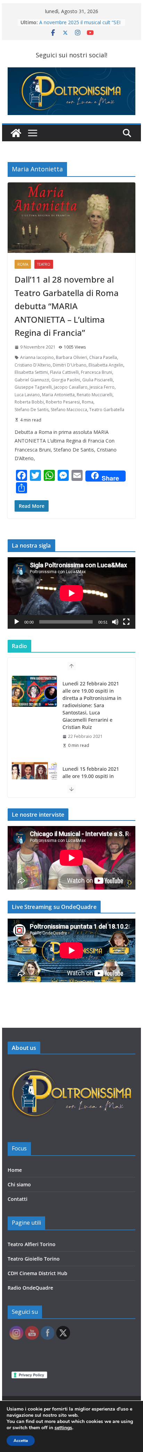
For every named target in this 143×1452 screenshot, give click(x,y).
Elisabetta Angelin (106, 365)
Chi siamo (19, 1184)
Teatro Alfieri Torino (32, 1244)
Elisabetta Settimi (31, 372)
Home (15, 1170)
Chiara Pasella (103, 357)
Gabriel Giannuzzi (32, 380)
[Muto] (115, 621)
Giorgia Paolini (65, 380)
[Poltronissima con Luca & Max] (16, 133)
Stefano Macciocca (69, 409)
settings (63, 1428)
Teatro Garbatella (106, 409)
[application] (71, 593)
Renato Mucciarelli (94, 395)
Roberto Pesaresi (63, 402)
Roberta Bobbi (29, 402)
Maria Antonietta (58, 395)
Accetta (21, 1440)
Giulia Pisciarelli (97, 380)
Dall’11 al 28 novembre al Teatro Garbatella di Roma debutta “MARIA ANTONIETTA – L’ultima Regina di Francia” (67, 306)
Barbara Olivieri (71, 357)
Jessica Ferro (102, 387)
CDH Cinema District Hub (37, 1273)
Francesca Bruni (96, 372)
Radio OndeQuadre (30, 1287)
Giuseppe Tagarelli (33, 387)
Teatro (43, 264)
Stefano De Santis (32, 409)
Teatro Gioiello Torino (34, 1258)
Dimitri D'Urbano (69, 365)
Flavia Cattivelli (64, 372)
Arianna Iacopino (37, 357)
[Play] (16, 621)
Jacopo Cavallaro (70, 387)
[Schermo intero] (126, 621)
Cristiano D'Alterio (33, 365)
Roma (22, 264)
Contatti (17, 1199)
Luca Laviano (27, 395)
